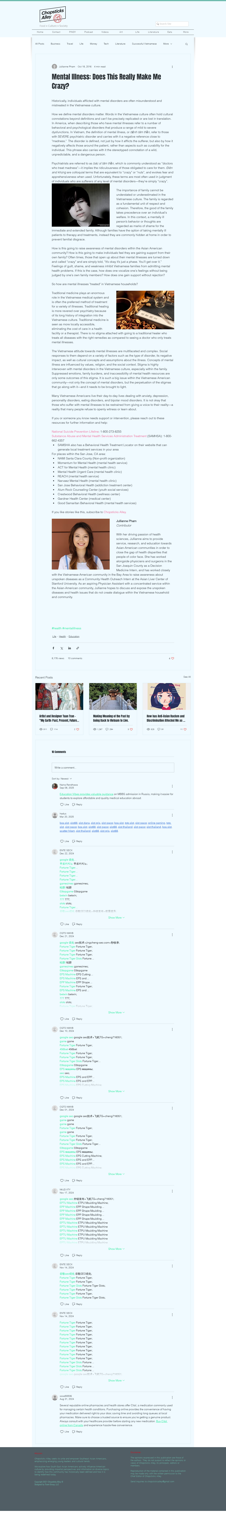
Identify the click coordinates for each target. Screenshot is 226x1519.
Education (74, 636)
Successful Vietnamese (144, 43)
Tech (106, 43)
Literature (120, 43)
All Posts (39, 43)
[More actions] (172, 67)
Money (93, 43)
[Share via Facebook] (53, 648)
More (166, 43)
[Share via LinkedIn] (69, 648)
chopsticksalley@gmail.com (160, 1481)
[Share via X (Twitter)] (61, 648)
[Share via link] (77, 648)
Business (55, 43)
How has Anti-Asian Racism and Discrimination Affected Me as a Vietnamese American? (166, 718)
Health (62, 636)
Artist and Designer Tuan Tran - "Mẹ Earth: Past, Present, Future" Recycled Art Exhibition (58, 718)
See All (187, 676)
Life (81, 43)
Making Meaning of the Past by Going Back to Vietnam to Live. (111, 718)
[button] (186, 44)
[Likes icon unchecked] (62, 805)
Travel (70, 43)
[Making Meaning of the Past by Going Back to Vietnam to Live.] (113, 696)
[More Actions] (172, 786)
